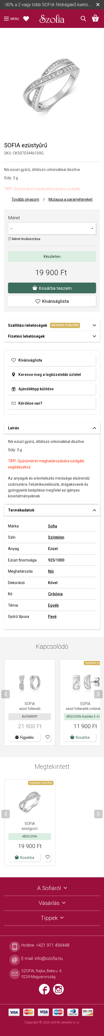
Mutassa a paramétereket (71, 199)
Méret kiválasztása (25, 239)
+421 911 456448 (52, 945)
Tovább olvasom (25, 199)
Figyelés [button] (27, 737)
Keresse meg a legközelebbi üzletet (49, 374)
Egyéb (53, 605)
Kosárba (27, 857)
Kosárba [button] (83, 737)
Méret (14, 217)
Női (51, 571)
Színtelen (56, 537)
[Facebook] (46, 991)
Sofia (52, 526)
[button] (47, 737)
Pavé (52, 616)
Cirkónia (55, 594)
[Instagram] (59, 991)
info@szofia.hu (49, 958)
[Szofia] (52, 17)
